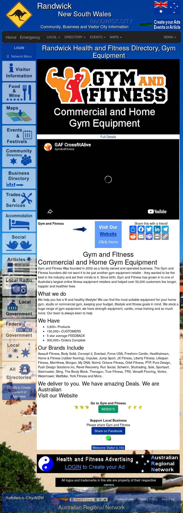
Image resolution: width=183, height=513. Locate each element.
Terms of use (124, 499)
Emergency (30, 37)
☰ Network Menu (19, 56)
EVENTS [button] (96, 37)
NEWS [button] (169, 37)
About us (168, 499)
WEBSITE (108, 409)
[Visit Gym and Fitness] (108, 234)
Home (11, 37)
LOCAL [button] (52, 37)
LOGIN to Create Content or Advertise (19, 392)
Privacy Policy (147, 499)
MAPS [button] (114, 37)
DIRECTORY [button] (73, 37)
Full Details (108, 136)
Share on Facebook (108, 431)
